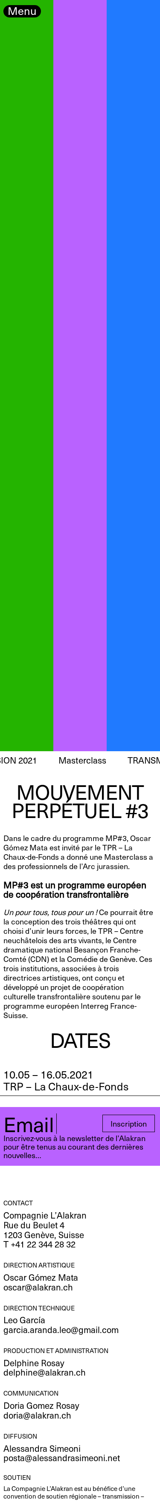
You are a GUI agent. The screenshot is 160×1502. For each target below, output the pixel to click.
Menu (22, 11)
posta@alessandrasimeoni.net (61, 1457)
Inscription (129, 1123)
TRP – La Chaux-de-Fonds (65, 1086)
